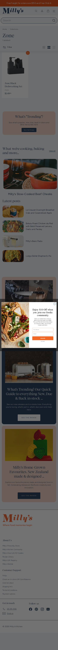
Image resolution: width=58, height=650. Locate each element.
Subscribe (42, 338)
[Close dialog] (55, 304)
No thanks (43, 341)
